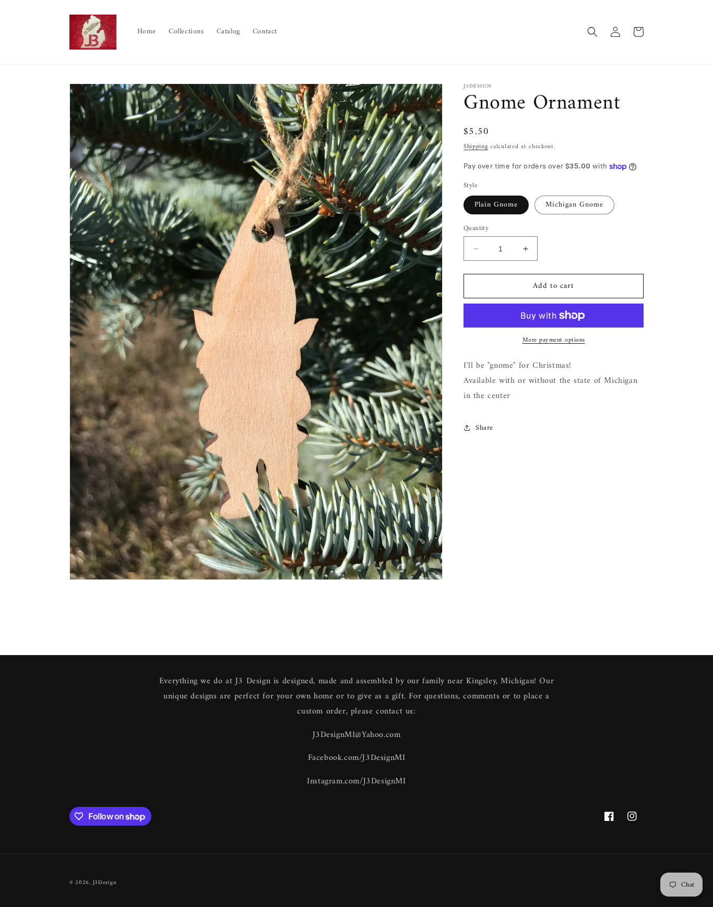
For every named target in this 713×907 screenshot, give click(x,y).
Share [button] (484, 427)
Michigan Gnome (574, 204)
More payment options (553, 340)
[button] (592, 31)
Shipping (476, 146)
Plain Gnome (496, 204)
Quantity (476, 228)
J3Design (105, 883)
